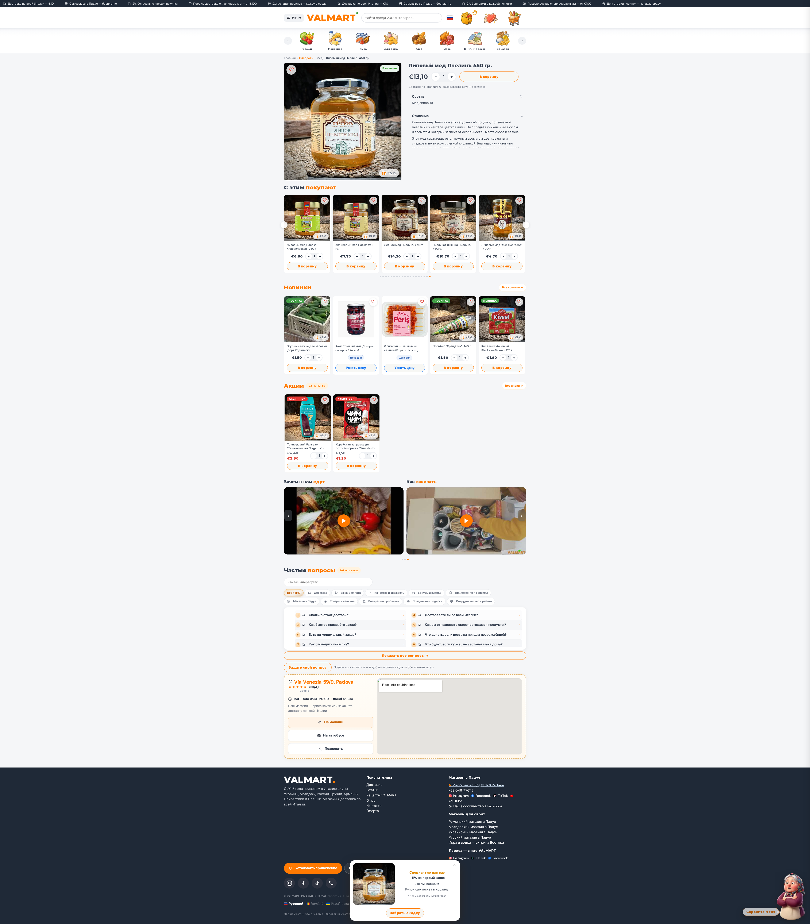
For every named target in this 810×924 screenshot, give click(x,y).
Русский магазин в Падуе (470, 837)
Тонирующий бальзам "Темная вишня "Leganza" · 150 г (305, 446)
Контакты (374, 806)
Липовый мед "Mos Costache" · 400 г (501, 247)
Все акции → (514, 385)
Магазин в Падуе (304, 601)
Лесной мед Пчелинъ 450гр (403, 245)
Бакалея (419, 48)
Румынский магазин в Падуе (472, 821)
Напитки (475, 48)
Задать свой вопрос (308, 667)
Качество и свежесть (389, 593)
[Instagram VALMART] (289, 883)
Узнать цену (356, 368)
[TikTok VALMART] (317, 883)
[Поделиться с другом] (321, 236)
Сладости (447, 48)
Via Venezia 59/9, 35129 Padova (476, 785)
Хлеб (335, 48)
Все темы (293, 593)
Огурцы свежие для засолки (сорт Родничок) (307, 348)
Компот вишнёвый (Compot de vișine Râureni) (354, 348)
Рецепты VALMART (381, 795)
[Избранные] (491, 18)
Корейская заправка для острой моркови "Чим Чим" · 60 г (355, 446)
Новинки (503, 48)
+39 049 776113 (461, 790)
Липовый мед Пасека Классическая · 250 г (302, 247)
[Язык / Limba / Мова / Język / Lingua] (449, 17)
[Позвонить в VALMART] (331, 883)
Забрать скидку (405, 913)
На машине (333, 722)
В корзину (488, 77)
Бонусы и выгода (429, 593)
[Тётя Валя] (791, 895)
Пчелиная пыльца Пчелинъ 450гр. (452, 247)
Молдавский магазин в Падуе (473, 827)
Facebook (483, 795)
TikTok (503, 795)
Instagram (461, 795)
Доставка (320, 593)
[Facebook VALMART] (303, 883)
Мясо (363, 48)
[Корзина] (515, 18)
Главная (290, 58)
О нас (370, 800)
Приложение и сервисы (471, 593)
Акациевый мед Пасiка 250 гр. (354, 247)
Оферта (372, 811)
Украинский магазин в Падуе (473, 832)
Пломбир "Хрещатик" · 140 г (452, 346)
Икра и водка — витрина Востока (476, 842)
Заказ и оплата (351, 593)
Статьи (372, 790)
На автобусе (333, 735)
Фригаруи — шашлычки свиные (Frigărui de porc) (401, 348)
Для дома (307, 48)
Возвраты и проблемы (383, 601)
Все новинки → (512, 287)
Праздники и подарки (427, 601)
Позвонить (334, 748)
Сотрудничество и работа (474, 601)
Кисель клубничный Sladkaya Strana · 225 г (496, 348)
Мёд (320, 58)
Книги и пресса (391, 48)
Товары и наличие (342, 601)
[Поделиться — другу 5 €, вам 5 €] (389, 173)
